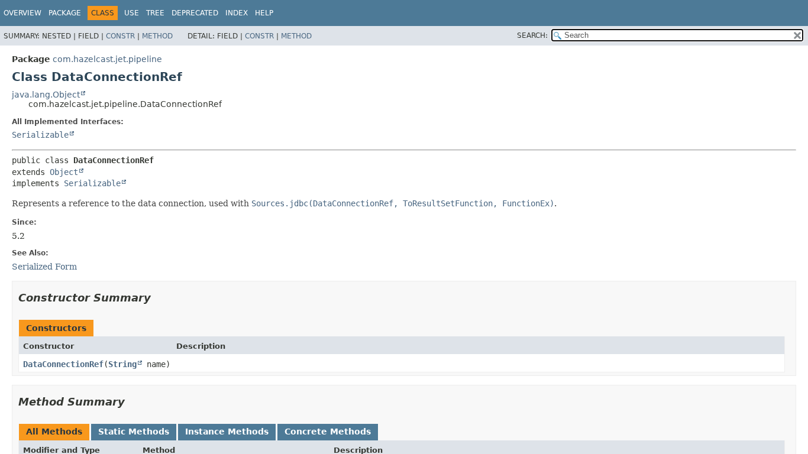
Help (264, 13)
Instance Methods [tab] (227, 431)
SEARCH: (532, 35)
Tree (155, 13)
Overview (22, 13)
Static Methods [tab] (133, 431)
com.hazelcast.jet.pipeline (107, 59)
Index (236, 13)
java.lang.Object (46, 94)
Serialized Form (44, 266)
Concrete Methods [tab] (328, 431)
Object (64, 172)
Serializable (40, 135)
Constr (120, 36)
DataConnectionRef (63, 364)
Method (157, 36)
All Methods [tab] (54, 431)
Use (131, 13)
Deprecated (195, 13)
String (122, 364)
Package (65, 13)
